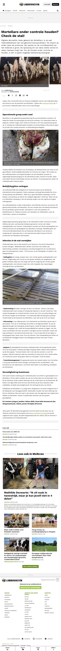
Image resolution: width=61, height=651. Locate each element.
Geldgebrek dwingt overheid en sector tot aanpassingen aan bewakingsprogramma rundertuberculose (15, 556)
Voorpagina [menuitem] (8, 10)
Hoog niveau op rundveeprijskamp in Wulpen (43, 531)
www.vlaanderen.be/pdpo (38, 413)
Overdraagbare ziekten (11, 561)
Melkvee (5, 434)
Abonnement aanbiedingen (30, 587)
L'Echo (26, 614)
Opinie (6, 608)
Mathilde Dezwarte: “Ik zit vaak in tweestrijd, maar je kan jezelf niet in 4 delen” (28, 495)
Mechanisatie (9, 604)
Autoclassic (28, 632)
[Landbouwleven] (29, 4)
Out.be (27, 612)
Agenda (47, 599)
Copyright (23, 645)
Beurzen (7, 617)
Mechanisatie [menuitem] (31, 10)
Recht (6, 601)
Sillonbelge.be (29, 627)
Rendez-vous (28, 618)
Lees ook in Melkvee (30, 453)
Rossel (27, 596)
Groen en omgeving (11, 610)
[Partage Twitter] (12, 95)
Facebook (27, 639)
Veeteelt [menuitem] (15, 10)
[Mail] (23, 95)
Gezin (6, 615)
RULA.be (27, 621)
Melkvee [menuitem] (10, 26)
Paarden (7, 612)
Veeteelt (7, 597)
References (28, 607)
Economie (34, 559)
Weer (46, 595)
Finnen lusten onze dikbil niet (11, 431)
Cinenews (27, 610)
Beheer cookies (49, 613)
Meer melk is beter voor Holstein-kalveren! (14, 531)
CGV (46, 601)
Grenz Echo (28, 616)
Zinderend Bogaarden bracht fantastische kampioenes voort (20, 442)
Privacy (28, 645)
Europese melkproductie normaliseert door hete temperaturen (42, 555)
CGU (46, 604)
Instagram (39, 639)
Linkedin (49, 639)
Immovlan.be (28, 601)
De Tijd (26, 629)
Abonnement (49, 608)
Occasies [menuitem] (38, 10)
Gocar (26, 599)
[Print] (27, 95)
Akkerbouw (8, 595)
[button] (4, 4)
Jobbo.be (27, 623)
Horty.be (27, 625)
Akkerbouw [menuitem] (22, 10)
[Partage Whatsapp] (16, 95)
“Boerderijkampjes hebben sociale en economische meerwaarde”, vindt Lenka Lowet (27, 437)
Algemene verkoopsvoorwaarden (10, 645)
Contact (47, 606)
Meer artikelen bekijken (30, 566)
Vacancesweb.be (29, 603)
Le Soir (27, 605)
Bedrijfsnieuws (9, 606)
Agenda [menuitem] (45, 10)
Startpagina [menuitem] (3, 26)
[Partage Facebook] (8, 95)
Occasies (47, 597)
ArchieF (47, 610)
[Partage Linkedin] (20, 95)
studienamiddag (47, 103)
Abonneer (55, 4)
